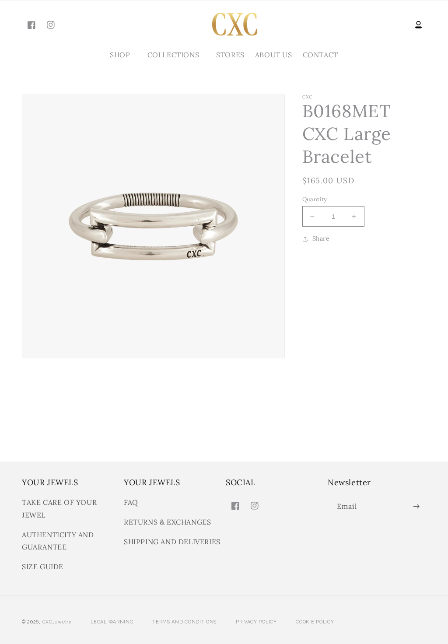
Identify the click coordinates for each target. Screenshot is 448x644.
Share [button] (321, 238)
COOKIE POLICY (315, 622)
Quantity (314, 199)
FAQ (131, 502)
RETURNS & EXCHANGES (167, 522)
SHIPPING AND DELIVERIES (172, 541)
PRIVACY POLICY (256, 622)
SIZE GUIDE (42, 566)
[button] (123, 55)
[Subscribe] (416, 506)
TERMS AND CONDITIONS (184, 622)
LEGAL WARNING (112, 622)
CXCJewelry (57, 622)
